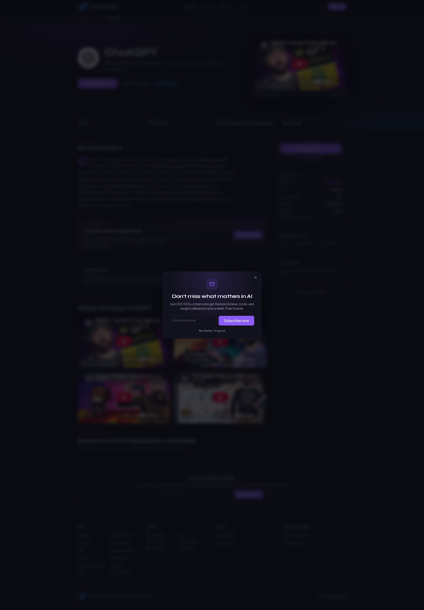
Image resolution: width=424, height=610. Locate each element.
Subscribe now (236, 320)
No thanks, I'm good (212, 330)
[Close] (255, 277)
